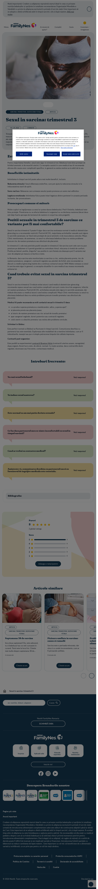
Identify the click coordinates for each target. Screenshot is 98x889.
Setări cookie (24, 154)
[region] (48, 145)
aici (74, 145)
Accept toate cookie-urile (71, 154)
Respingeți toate (51, 154)
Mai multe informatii (67, 148)
